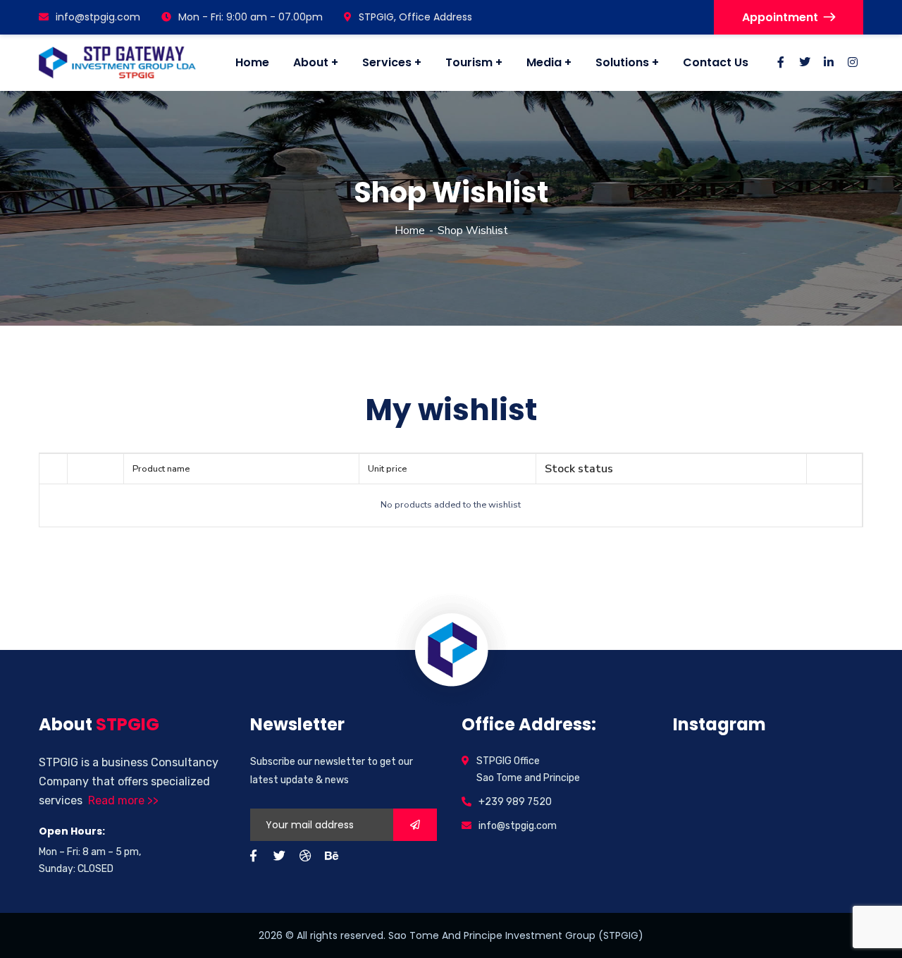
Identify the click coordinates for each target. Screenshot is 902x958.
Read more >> (123, 800)
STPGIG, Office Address (415, 17)
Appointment (780, 17)
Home (410, 230)
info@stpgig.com (98, 17)
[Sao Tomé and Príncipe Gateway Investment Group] (117, 63)
